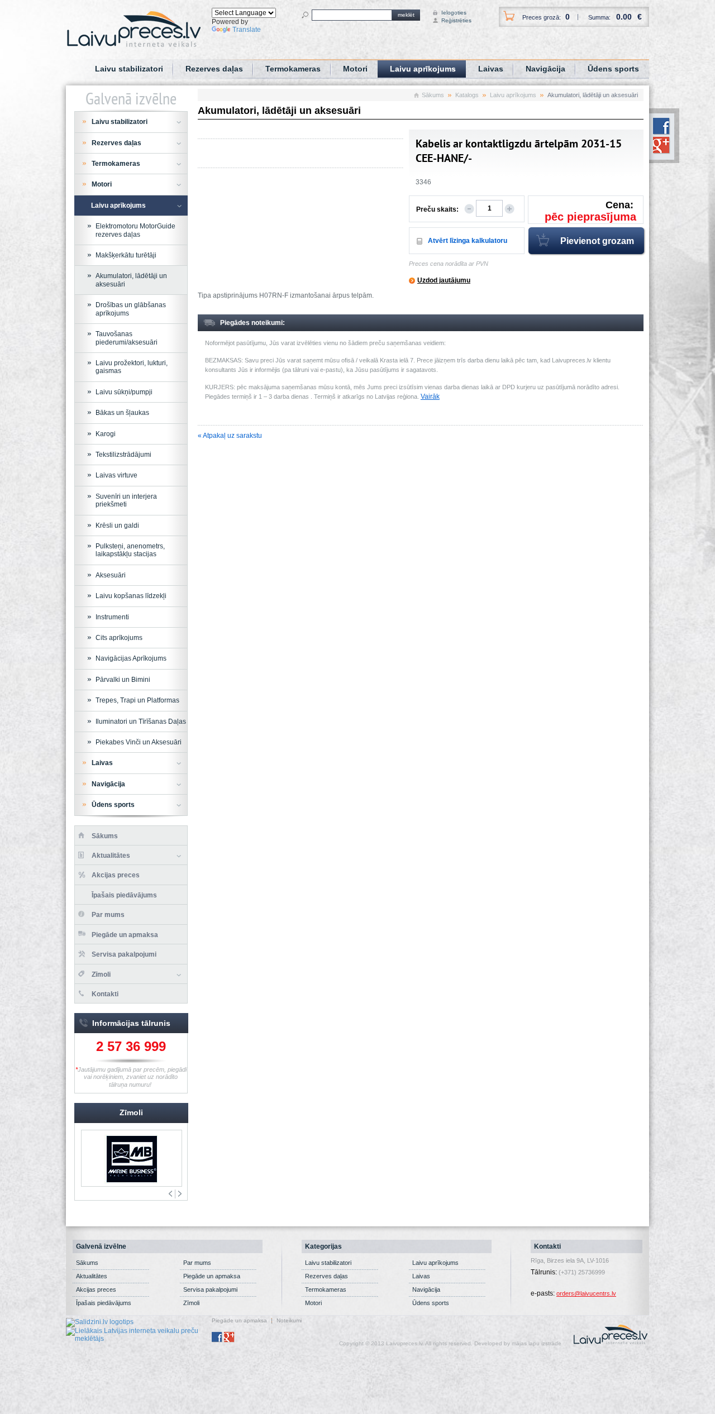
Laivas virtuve (116, 475)
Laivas (490, 68)
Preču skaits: (437, 209)
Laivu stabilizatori (129, 68)
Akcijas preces (116, 875)
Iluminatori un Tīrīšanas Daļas (141, 721)
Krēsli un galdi (117, 525)
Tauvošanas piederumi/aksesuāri (127, 338)
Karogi (106, 434)
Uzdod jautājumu (443, 280)
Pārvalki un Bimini (123, 680)
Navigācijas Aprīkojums (131, 658)
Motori (355, 68)
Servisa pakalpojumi (124, 954)
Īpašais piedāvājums (124, 895)
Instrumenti (112, 617)
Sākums (433, 95)
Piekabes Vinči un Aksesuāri (139, 742)
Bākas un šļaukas (122, 413)
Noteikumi (289, 1321)
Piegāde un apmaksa (125, 935)
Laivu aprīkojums (423, 68)
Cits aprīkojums (119, 638)
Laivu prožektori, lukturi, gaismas (132, 367)
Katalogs (467, 95)
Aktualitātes (111, 855)
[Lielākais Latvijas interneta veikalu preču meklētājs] (139, 1334)
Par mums (108, 915)
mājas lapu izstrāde (536, 1343)
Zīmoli (101, 974)
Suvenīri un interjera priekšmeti (126, 500)
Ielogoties (451, 12)
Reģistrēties (451, 20)
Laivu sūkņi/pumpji (124, 392)
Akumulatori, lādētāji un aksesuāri (131, 280)
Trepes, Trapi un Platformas (137, 700)
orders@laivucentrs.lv (586, 1293)
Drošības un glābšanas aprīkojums (131, 309)
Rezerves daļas (214, 68)
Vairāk (430, 396)
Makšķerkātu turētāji (126, 255)
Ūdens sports (613, 68)
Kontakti (105, 994)
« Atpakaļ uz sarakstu (230, 436)
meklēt (406, 15)
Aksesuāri (111, 575)
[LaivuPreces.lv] (134, 28)
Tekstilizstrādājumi (123, 454)
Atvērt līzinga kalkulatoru (467, 241)
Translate (246, 30)
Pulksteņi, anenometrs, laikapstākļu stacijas (130, 550)
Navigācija (545, 68)
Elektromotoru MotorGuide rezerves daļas (135, 230)
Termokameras (293, 68)
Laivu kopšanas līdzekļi (131, 596)
